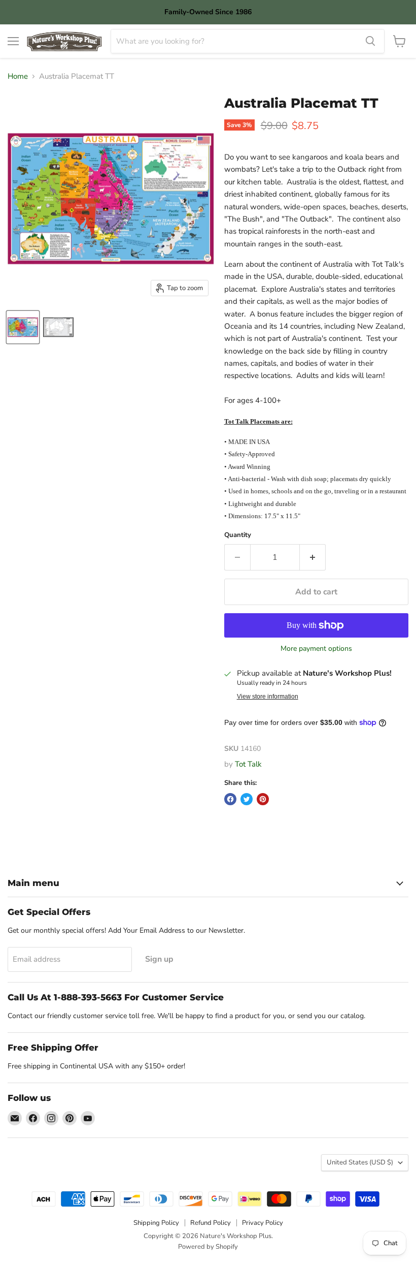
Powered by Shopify (208, 1246)
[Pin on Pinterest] (263, 799)
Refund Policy (210, 1222)
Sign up (159, 959)
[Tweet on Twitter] (246, 799)
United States (360, 1162)
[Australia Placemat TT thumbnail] (23, 327)
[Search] (370, 41)
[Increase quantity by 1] (313, 557)
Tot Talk (248, 764)
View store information (267, 696)
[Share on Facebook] (230, 799)
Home (18, 76)
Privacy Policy (262, 1222)
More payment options (316, 649)
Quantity (237, 535)
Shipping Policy (156, 1222)
